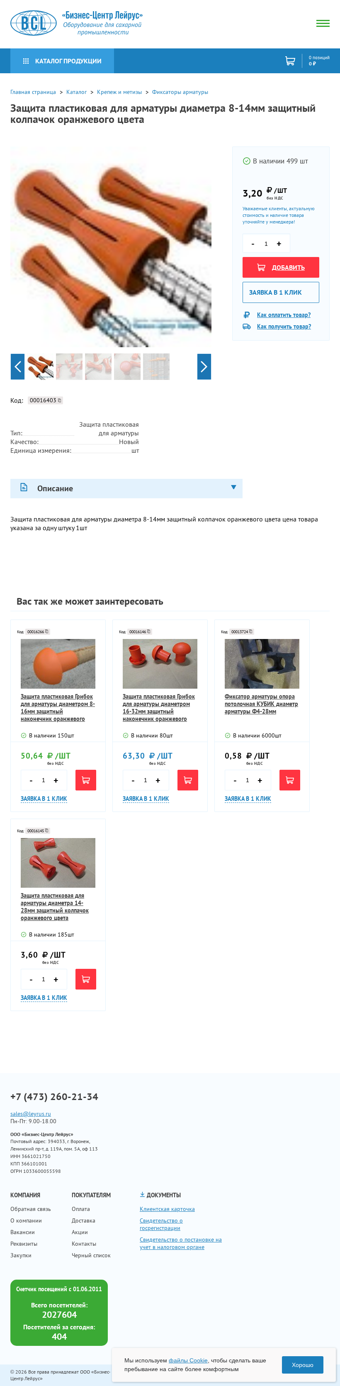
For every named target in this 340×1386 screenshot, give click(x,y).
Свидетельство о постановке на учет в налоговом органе (181, 1243)
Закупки (21, 1255)
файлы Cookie (188, 1360)
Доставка (83, 1220)
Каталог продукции (68, 61)
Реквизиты (23, 1243)
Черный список (91, 1255)
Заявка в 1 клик (275, 292)
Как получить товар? (284, 326)
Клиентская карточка (167, 1209)
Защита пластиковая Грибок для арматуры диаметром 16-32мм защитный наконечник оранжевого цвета (159, 708)
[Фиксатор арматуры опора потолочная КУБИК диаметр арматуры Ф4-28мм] (262, 664)
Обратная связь (30, 1209)
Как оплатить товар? (284, 315)
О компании (26, 1220)
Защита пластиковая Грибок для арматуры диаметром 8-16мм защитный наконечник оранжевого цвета (58, 708)
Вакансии (22, 1232)
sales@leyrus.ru (30, 1113)
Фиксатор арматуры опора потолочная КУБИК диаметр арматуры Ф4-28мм (261, 704)
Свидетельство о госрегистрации (161, 1224)
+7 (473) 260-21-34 (54, 1097)
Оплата (81, 1209)
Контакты (84, 1243)
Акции (80, 1232)
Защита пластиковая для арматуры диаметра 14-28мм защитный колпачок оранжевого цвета (55, 907)
